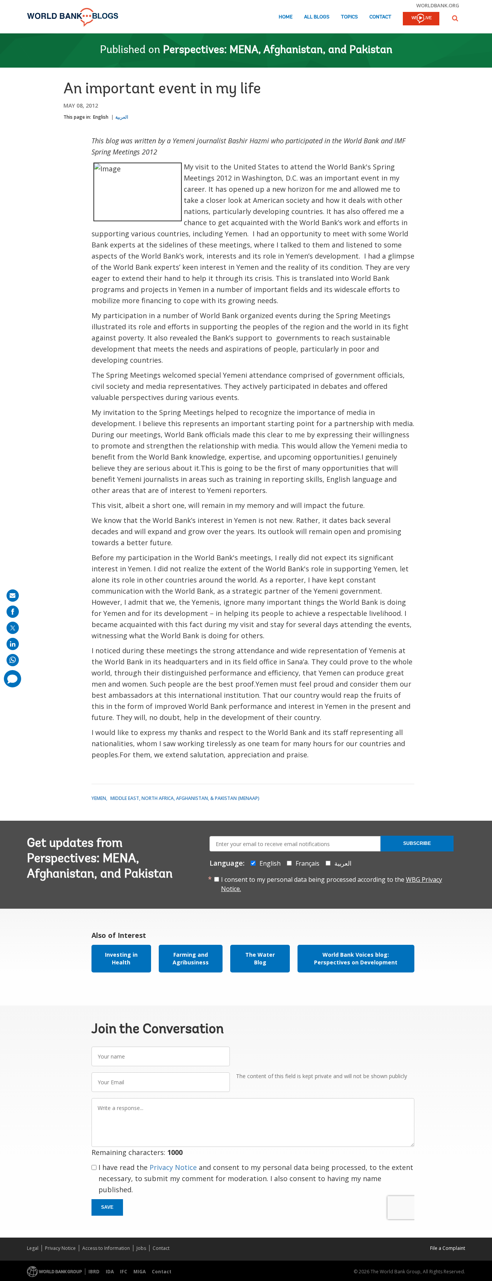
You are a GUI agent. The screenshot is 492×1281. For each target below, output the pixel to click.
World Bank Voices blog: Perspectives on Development (355, 958)
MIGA (139, 1271)
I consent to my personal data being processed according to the (331, 884)
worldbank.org (437, 5)
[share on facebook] (13, 612)
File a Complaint (447, 1248)
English (100, 117)
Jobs (141, 1248)
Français (307, 863)
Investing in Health (121, 958)
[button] (455, 18)
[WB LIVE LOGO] (421, 19)
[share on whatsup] (13, 660)
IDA (110, 1271)
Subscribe (417, 843)
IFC (123, 1271)
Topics (349, 17)
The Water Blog (260, 958)
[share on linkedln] (13, 644)
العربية (121, 117)
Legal (32, 1248)
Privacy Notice (173, 1167)
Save (107, 1207)
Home (286, 17)
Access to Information (106, 1248)
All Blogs (316, 17)
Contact (380, 17)
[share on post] (13, 628)
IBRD (94, 1271)
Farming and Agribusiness (191, 958)
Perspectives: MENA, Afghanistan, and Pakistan (277, 50)
